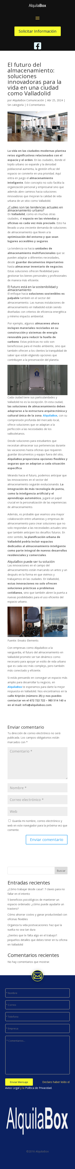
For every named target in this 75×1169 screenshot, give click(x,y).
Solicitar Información (38, 31)
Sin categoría (16, 105)
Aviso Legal (12, 1088)
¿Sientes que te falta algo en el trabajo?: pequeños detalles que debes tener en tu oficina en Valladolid (37, 939)
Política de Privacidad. (38, 1088)
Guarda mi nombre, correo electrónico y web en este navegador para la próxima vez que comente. (37, 825)
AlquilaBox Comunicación (28, 100)
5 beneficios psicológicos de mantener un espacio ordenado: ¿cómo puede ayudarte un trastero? (36, 904)
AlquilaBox (50, 415)
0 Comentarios (36, 105)
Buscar (61, 870)
